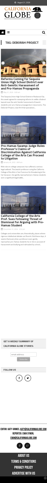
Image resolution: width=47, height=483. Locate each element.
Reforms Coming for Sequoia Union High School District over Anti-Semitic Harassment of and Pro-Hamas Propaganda (22, 83)
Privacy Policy (23, 467)
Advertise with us (23, 473)
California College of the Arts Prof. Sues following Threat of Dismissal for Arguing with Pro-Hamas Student (22, 220)
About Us (23, 455)
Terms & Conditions (23, 461)
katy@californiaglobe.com (33, 429)
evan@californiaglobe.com (23, 438)
